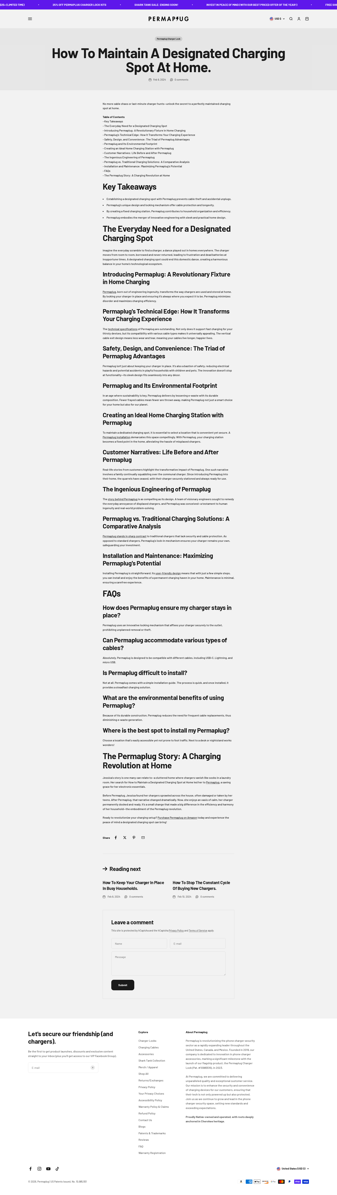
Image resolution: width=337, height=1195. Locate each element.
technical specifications (122, 329)
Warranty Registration (152, 1152)
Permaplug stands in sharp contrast (124, 536)
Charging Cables (148, 1047)
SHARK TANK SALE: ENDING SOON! (127, 4)
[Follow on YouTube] (48, 1168)
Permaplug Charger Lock (168, 39)
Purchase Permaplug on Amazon (177, 817)
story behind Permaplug (122, 499)
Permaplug (109, 291)
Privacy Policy (176, 930)
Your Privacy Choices (151, 1093)
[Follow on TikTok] (57, 1168)
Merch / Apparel (148, 1067)
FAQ (140, 1146)
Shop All (143, 1073)
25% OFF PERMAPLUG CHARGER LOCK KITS (50, 4)
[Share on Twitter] (124, 837)
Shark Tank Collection (151, 1060)
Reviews (143, 1139)
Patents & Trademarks (152, 1133)
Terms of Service (198, 930)
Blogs (142, 1126)
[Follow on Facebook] (30, 1168)
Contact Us (145, 1120)
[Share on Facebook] (115, 837)
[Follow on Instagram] (39, 1168)
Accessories (146, 1054)
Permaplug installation (116, 437)
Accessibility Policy (150, 1100)
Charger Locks (147, 1040)
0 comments (181, 79)
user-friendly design (168, 573)
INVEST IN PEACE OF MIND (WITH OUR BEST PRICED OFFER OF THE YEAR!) (222, 4)
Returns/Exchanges (150, 1080)
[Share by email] (143, 837)
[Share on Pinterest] (133, 837)
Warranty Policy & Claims (153, 1106)
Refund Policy (147, 1113)
